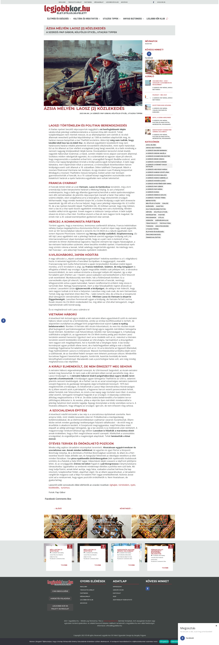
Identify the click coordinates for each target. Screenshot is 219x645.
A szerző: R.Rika (152, 192)
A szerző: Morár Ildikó (155, 181)
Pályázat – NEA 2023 (160, 95)
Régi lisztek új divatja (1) (90, 550)
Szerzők (149, 220)
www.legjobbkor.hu (111, 621)
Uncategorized (162, 226)
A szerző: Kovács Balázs (156, 175)
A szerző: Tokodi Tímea (155, 198)
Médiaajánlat (99, 2)
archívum (124, 2)
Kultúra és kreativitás (85, 18)
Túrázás (149, 226)
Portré (161, 215)
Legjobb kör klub (112, 2)
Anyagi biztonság (132, 18)
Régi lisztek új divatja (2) (56, 550)
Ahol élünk (151, 145)
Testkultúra (165, 223)
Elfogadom (164, 641)
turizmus (65, 487)
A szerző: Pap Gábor (59, 32)
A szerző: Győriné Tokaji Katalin (156, 165)
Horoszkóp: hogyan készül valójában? (125, 550)
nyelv (132, 484)
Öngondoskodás (153, 234)
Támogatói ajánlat (75, 2)
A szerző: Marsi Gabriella (157, 178)
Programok (166, 124)
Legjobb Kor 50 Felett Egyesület (60, 607)
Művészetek (157, 124)
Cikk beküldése (60, 591)
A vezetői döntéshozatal (105, 520)
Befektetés (151, 200)
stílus (161, 217)
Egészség (150, 206)
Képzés (149, 212)
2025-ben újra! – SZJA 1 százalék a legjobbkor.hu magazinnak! (162, 82)
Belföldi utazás (153, 203)
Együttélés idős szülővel (162, 105)
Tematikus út (151, 223)
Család (155, 110)
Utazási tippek (110, 18)
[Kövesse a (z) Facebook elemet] (147, 588)
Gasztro (159, 206)
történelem (124, 484)
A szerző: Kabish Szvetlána (157, 172)
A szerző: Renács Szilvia (156, 195)
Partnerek (88, 2)
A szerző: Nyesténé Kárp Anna (158, 183)
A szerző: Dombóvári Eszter (158, 156)
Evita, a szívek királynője (162, 117)
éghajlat (113, 484)
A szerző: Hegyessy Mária (156, 169)
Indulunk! (62, 2)
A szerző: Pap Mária (160, 87)
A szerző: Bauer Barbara (156, 150)
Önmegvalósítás (153, 237)
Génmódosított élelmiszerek (61, 520)
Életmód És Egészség (58, 18)
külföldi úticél (85, 32)
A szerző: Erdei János (155, 159)
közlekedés (54, 487)
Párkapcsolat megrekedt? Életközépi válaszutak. (157, 552)
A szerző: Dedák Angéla (156, 153)
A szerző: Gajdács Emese (156, 162)
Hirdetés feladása (60, 598)
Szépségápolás (161, 220)
